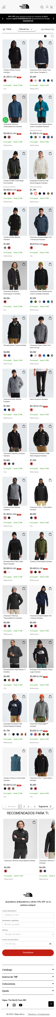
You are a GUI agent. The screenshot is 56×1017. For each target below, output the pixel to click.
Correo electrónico (9, 911)
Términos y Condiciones (38, 1014)
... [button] (31, 807)
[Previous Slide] (2, 19)
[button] (9, 806)
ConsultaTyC (28, 21)
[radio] (45, 36)
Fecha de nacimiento (10, 940)
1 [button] (19, 806)
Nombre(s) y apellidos (10, 920)
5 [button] (34, 807)
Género (5, 930)
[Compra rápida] (23, 42)
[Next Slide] (53, 19)
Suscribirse (28, 953)
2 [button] (24, 807)
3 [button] (28, 807)
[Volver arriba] (51, 1004)
